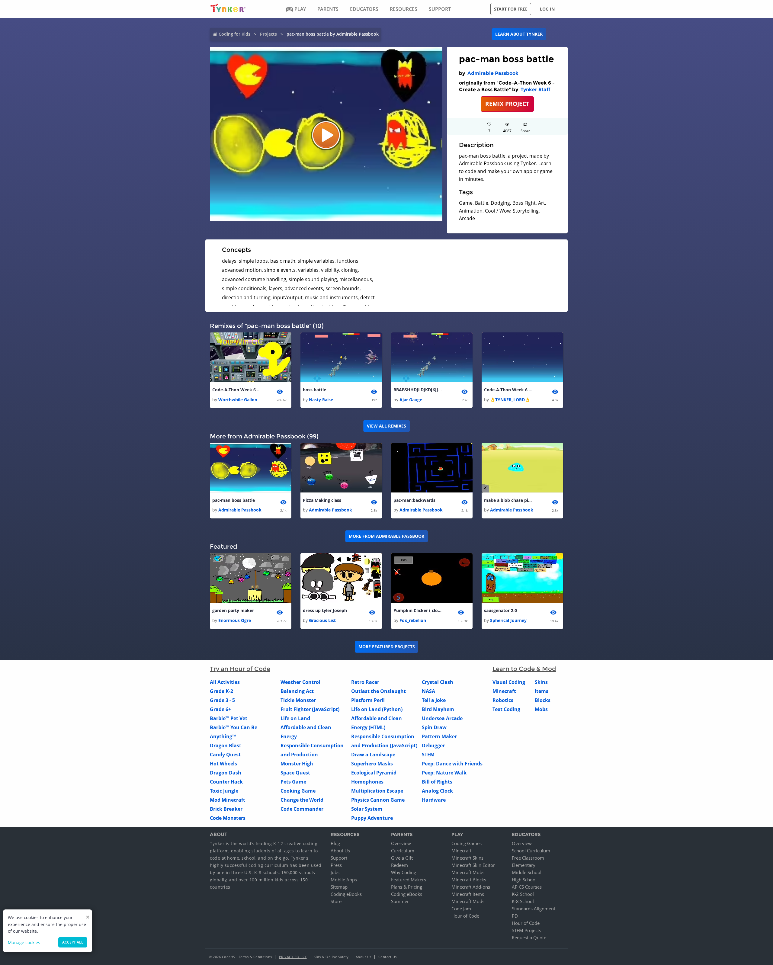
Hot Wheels (223, 763)
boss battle (314, 390)
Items (541, 691)
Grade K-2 (221, 691)
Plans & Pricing (406, 887)
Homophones (367, 781)
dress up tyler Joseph (325, 610)
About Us (340, 851)
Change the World (302, 800)
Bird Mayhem (438, 709)
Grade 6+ (220, 709)
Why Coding (403, 872)
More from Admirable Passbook (386, 536)
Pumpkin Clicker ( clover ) (417, 610)
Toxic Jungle (224, 790)
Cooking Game (298, 790)
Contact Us (387, 956)
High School (524, 880)
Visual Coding (508, 682)
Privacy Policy (293, 956)
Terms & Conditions (255, 956)
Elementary (523, 865)
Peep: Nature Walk (444, 772)
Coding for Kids (234, 34)
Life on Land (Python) (377, 709)
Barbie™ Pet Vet (228, 718)
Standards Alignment (533, 909)
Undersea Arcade (442, 718)
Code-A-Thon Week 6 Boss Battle (236, 390)
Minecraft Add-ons (470, 887)
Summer (400, 901)
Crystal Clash (437, 682)
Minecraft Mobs (467, 872)
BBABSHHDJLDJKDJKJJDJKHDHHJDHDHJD (417, 390)
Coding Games (466, 843)
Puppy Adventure (372, 818)
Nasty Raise (321, 399)
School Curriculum (531, 851)
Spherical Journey (508, 620)
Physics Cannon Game (378, 800)
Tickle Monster (298, 700)
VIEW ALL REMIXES (386, 426)
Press (336, 865)
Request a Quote (529, 938)
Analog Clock (437, 790)
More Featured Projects (386, 646)
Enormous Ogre (234, 620)
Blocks (542, 700)
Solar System (366, 809)
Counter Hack (226, 781)
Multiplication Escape (377, 790)
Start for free (511, 9)
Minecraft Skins (467, 858)
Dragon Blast (225, 745)
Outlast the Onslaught (378, 691)
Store (336, 901)
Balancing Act (297, 691)
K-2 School (523, 894)
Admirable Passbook (492, 73)
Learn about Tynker (519, 34)
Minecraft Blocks (468, 880)
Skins (541, 682)
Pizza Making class (322, 500)
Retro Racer (365, 682)
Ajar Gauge (410, 399)
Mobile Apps (344, 880)
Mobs (541, 709)
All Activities (225, 682)
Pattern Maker (439, 736)
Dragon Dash (225, 772)
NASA (428, 691)
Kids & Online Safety (331, 956)
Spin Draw (434, 727)
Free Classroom (528, 858)
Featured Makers (408, 880)
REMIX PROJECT (507, 103)
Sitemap (339, 887)
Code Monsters (227, 818)
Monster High (297, 763)
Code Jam (461, 909)
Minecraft (504, 691)
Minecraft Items (467, 894)
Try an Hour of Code (240, 668)
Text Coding (506, 709)
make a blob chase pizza (508, 500)
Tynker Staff (535, 89)
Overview (401, 843)
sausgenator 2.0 (500, 610)
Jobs (335, 872)
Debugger (433, 745)
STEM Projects (526, 930)
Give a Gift (402, 858)
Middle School (526, 872)
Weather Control (300, 682)
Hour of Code (465, 916)
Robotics (502, 700)
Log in (547, 9)
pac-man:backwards (414, 500)
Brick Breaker (226, 809)
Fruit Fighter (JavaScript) (310, 709)
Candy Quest (225, 754)
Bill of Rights (437, 781)
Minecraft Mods (467, 901)
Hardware (434, 800)
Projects (268, 34)
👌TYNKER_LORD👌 (510, 399)
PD (515, 916)
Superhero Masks (372, 763)
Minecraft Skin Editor (473, 865)
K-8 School (523, 901)
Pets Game (293, 781)
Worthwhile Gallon (237, 399)
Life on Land (295, 718)
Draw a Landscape (373, 754)
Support (339, 858)
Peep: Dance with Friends (452, 763)
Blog (335, 843)
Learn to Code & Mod (524, 668)
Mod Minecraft (227, 800)
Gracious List (322, 620)
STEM (428, 754)
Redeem (399, 865)
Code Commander (302, 809)
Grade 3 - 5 (222, 700)
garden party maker (233, 610)
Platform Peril (368, 700)
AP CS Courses (527, 887)
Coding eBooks (346, 894)
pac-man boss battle (233, 500)
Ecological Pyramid (373, 772)
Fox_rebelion (412, 620)
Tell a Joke (434, 700)
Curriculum (402, 851)
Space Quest (295, 772)
